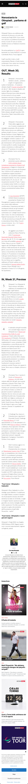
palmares (18, 241)
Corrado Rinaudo (14, 550)
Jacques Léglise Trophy (18, 264)
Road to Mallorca (15, 424)
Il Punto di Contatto (9, 620)
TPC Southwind (6, 338)
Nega (14, 774)
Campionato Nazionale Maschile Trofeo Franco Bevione (12, 237)
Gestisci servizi (13, 765)
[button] (25, 751)
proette (21, 299)
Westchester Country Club (12, 451)
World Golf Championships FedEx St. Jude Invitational (13, 334)
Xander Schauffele (17, 87)
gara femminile (14, 196)
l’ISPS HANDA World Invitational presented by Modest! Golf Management (13, 165)
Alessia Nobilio (16, 464)
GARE (3, 13)
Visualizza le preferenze (14, 778)
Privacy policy (10, 782)
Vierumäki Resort (9, 420)
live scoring (7, 478)
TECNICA (6, 617)
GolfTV (18, 50)
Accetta (14, 770)
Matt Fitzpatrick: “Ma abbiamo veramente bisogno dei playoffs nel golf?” (13, 667)
